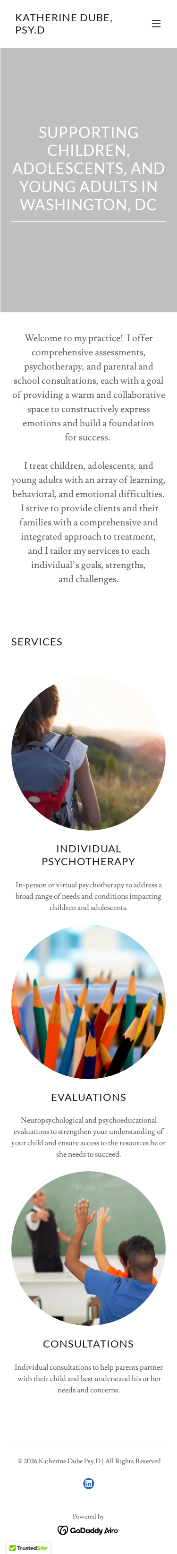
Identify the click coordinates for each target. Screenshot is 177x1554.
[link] (65, 31)
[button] (156, 23)
